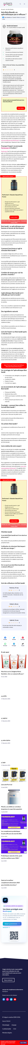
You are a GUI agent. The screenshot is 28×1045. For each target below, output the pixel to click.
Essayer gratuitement (11, 924)
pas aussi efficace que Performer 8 (10, 140)
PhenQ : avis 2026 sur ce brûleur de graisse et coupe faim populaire (11, 808)
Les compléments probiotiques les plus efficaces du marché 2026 (11, 832)
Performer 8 (5, 148)
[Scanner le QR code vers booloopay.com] (14, 935)
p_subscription (5, 740)
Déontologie (5, 1025)
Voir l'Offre (21, 108)
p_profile (4, 696)
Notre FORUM (6, 1021)
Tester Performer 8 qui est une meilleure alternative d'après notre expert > (14, 365)
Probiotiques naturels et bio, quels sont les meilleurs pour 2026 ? (11, 857)
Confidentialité (6, 1029)
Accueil (3, 9)
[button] (20, 4)
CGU (14, 1029)
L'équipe (14, 1025)
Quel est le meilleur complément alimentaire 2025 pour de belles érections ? (10, 882)
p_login (3, 762)
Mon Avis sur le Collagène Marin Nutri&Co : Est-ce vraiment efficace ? (12, 673)
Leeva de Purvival (6, 784)
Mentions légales (7, 1032)
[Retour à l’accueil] (7, 4)
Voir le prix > (14, 217)
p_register (4, 718)
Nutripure (5, 991)
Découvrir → (6, 927)
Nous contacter (8, 980)
